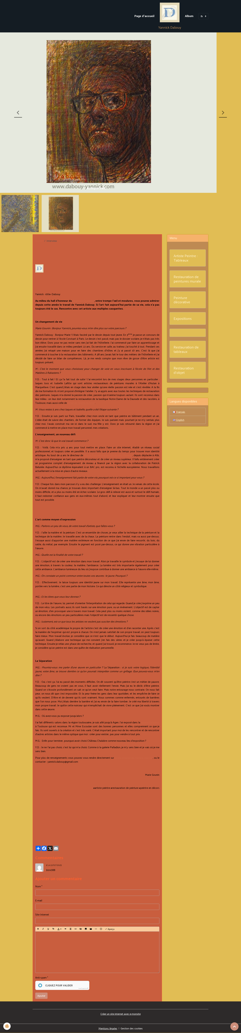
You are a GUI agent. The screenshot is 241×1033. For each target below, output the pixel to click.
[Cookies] (7, 1026)
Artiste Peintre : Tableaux (186, 258)
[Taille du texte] (53, 929)
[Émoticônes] (101, 929)
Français (180, 411)
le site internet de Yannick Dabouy (134, 757)
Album (189, 16)
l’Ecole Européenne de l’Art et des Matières (108, 455)
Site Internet (42, 914)
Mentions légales (108, 1028)
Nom (38, 886)
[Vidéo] (90, 929)
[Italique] (43, 929)
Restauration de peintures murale (187, 278)
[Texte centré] (70, 929)
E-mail (38, 900)
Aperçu (110, 929)
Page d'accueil (144, 16)
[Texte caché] (80, 929)
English (180, 419)
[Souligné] (48, 929)
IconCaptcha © (83, 988)
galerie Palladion (150, 722)
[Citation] (65, 929)
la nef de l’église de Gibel (81, 402)
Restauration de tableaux (186, 349)
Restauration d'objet (184, 370)
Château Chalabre (83, 300)
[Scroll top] (234, 1026)
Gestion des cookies (132, 1028)
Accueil (39, 240)
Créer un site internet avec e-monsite (120, 1013)
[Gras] (38, 929)
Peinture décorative (182, 299)
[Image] (85, 929)
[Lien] (75, 929)
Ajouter (41, 995)
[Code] (96, 929)
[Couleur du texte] (59, 929)
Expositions (183, 318)
